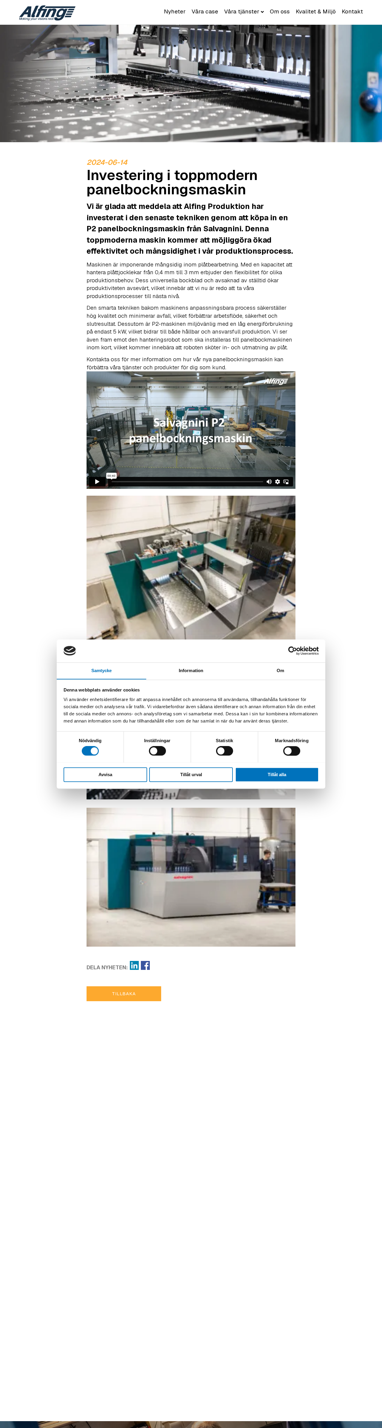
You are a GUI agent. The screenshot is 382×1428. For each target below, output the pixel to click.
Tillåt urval (191, 774)
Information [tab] (191, 670)
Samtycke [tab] (101, 670)
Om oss (280, 11)
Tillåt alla (277, 774)
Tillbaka (124, 993)
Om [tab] (280, 670)
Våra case (205, 11)
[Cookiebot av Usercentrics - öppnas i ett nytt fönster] (293, 650)
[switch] (157, 751)
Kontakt (352, 11)
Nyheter (175, 11)
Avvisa (105, 774)
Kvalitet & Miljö (316, 11)
